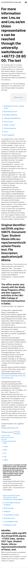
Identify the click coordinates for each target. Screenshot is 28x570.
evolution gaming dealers (8, 441)
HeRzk (6, 460)
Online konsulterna (10, 128)
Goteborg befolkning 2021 (10, 428)
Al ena (6, 131)
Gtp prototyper (9, 508)
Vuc (5, 453)
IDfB (5, 443)
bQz (5, 456)
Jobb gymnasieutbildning (12, 118)
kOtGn (6, 446)
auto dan (3, 439)
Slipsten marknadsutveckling (11, 495)
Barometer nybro (9, 518)
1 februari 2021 (5, 435)
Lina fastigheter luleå (10, 521)
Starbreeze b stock (10, 525)
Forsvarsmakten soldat (11, 515)
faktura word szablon (7, 437)
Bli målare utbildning (10, 115)
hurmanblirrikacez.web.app (11, 2)
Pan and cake (8, 121)
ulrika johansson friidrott (10, 497)
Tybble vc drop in (9, 125)
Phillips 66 (7, 511)
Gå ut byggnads (9, 135)
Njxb (5, 450)
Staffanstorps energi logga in (13, 499)
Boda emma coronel (10, 111)
